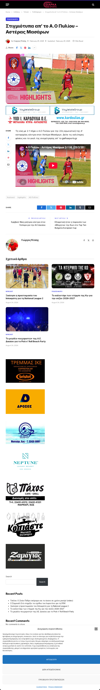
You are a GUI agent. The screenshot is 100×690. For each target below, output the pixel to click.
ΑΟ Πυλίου (33, 197)
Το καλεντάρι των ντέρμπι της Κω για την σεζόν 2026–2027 (72, 297)
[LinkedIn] (8, 151)
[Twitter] (8, 144)
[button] (96, 629)
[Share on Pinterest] (25, 48)
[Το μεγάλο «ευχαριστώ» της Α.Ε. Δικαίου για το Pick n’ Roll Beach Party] (27, 319)
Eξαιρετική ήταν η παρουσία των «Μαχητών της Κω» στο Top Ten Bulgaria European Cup (70, 225)
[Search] (93, 5)
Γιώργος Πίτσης (20, 41)
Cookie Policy (41, 687)
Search (9, 576)
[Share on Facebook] (17, 48)
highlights (22, 197)
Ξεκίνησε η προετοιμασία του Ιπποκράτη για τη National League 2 (24, 297)
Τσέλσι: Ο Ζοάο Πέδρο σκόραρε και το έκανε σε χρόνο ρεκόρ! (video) (41, 600)
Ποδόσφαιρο (12, 19)
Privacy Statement (55, 687)
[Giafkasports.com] (50, 4)
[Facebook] (8, 137)
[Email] (8, 164)
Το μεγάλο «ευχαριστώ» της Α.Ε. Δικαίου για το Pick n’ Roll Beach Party (26, 340)
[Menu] (7, 5)
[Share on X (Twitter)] (21, 48)
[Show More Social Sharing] (34, 48)
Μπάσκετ (9, 291)
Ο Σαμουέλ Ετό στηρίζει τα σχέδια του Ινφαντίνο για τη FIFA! (37, 603)
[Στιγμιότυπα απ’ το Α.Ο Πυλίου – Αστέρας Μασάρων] (50, 79)
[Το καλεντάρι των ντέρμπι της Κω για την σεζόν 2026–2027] (73, 276)
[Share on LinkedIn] (29, 48)
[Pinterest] (8, 157)
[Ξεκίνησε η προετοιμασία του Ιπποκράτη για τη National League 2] (27, 276)
